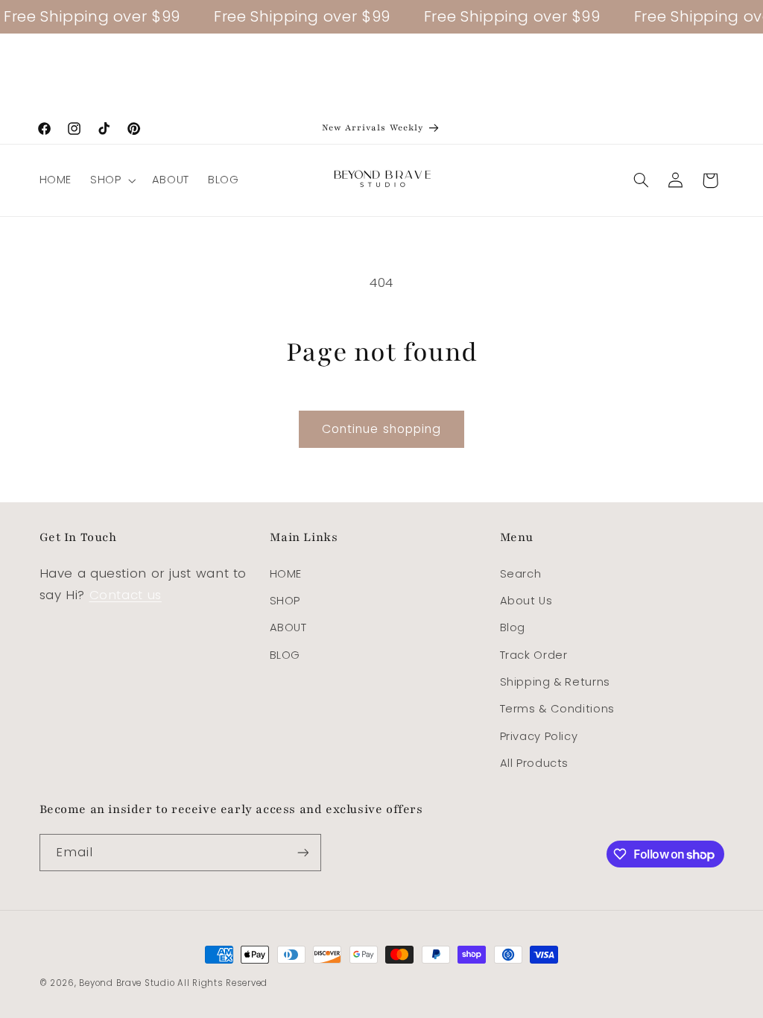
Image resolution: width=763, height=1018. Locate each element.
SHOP (285, 600)
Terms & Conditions (557, 708)
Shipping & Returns (555, 681)
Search (521, 573)
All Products (534, 763)
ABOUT (288, 627)
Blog (513, 627)
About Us (526, 600)
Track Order (534, 655)
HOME (286, 573)
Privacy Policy (539, 736)
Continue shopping (381, 428)
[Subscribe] (302, 852)
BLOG (285, 655)
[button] (111, 180)
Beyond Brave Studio (126, 983)
